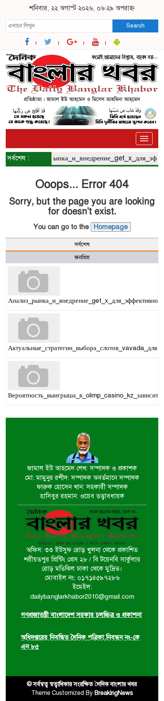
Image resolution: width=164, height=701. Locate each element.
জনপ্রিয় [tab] (82, 257)
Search (135, 25)
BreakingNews (113, 693)
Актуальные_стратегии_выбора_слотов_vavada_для (82, 348)
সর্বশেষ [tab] (82, 244)
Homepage (111, 227)
